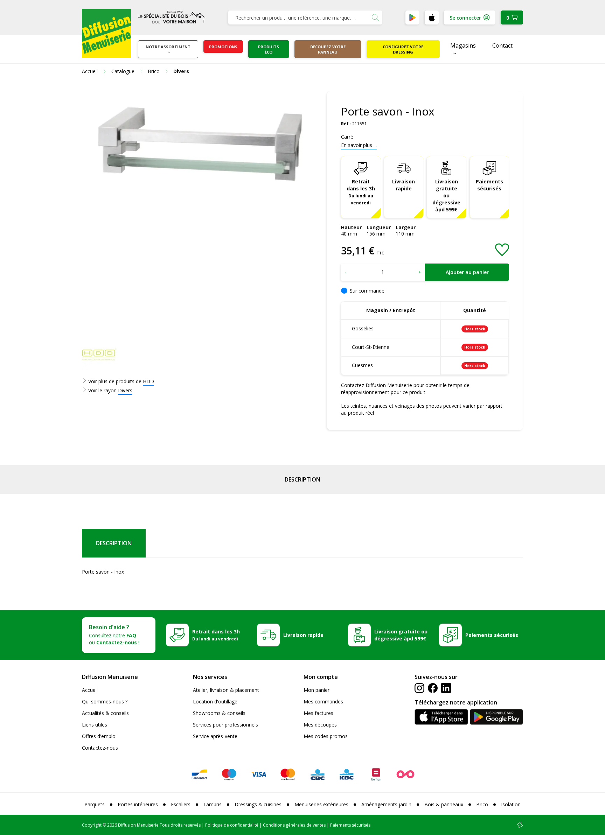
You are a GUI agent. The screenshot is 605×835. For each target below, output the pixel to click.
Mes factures (318, 713)
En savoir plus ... (359, 145)
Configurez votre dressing (403, 49)
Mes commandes (323, 701)
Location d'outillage (215, 701)
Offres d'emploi (99, 736)
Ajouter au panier (467, 272)
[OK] (375, 17)
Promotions (223, 46)
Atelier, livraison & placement (226, 690)
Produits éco (268, 49)
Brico (482, 804)
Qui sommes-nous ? (104, 701)
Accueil (90, 690)
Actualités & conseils (105, 713)
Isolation (511, 804)
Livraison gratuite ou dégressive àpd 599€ (446, 195)
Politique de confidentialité (231, 825)
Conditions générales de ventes (294, 825)
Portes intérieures (138, 804)
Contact (502, 45)
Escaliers (180, 804)
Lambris (212, 804)
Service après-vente (215, 736)
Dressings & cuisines (258, 804)
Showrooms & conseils (219, 713)
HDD (148, 381)
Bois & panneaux (443, 804)
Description (302, 479)
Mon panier (316, 690)
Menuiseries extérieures (321, 804)
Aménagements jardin (386, 804)
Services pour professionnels (225, 724)
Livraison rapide (403, 185)
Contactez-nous (100, 747)
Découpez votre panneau (328, 49)
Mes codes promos (326, 736)
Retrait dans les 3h (361, 191)
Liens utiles (94, 724)
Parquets (94, 804)
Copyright (92, 825)
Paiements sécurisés (489, 185)
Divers (125, 390)
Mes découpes (320, 724)
